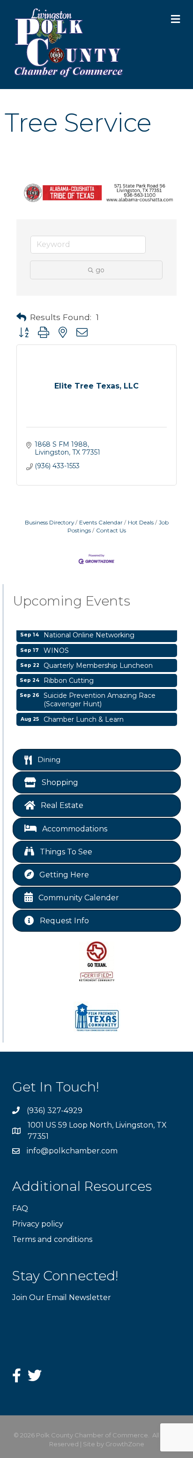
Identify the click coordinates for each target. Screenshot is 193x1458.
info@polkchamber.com (72, 1150)
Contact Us (111, 530)
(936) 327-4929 (54, 1110)
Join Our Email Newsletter (61, 1297)
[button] (21, 317)
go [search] (100, 270)
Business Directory (49, 522)
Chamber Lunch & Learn (84, 716)
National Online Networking (89, 632)
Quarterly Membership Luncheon (98, 662)
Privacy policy (37, 1223)
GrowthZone (124, 1444)
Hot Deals (141, 522)
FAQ (20, 1208)
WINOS (56, 647)
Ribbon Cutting (69, 677)
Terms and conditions (52, 1239)
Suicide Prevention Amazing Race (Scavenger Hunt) (100, 696)
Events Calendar (101, 522)
